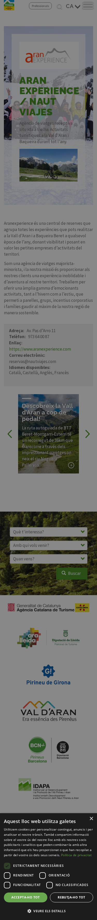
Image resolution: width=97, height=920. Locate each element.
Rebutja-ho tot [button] (71, 897)
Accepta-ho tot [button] (25, 897)
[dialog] (48, 866)
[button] (48, 911)
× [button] (91, 819)
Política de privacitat (76, 855)
